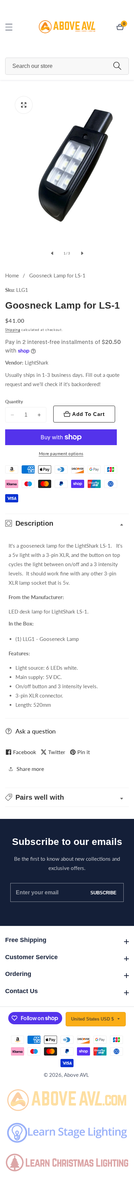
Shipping (12, 329)
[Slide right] (82, 253)
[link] (67, 1099)
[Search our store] (117, 66)
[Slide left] (51, 253)
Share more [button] (30, 768)
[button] (67, 797)
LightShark (36, 362)
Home (12, 275)
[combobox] (67, 66)
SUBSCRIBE (103, 892)
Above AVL (76, 1074)
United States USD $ (93, 1019)
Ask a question (35, 731)
